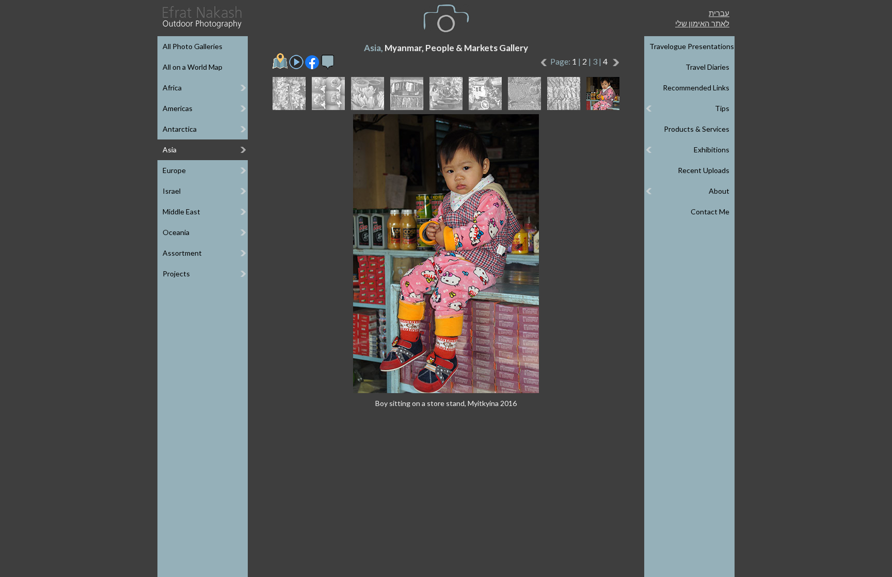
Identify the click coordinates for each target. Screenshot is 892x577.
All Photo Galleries (192, 46)
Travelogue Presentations (691, 46)
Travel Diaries (707, 67)
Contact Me (710, 211)
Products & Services (696, 128)
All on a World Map (192, 67)
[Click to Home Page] (201, 17)
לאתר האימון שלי (702, 23)
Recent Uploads (703, 170)
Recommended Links (696, 87)
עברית (719, 13)
